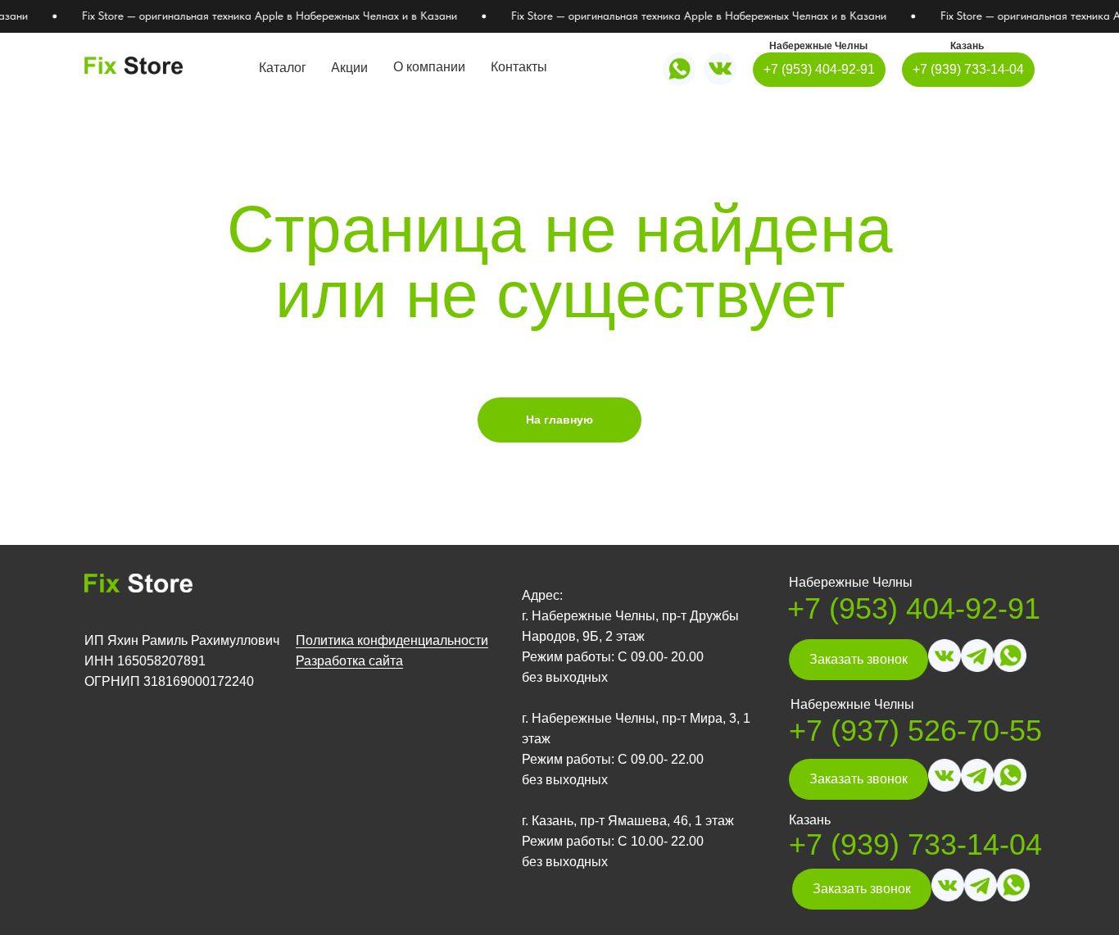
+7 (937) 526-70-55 (915, 730)
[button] (858, 659)
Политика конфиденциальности (392, 640)
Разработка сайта (349, 661)
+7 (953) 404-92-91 (913, 608)
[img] (720, 68)
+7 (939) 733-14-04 (915, 844)
